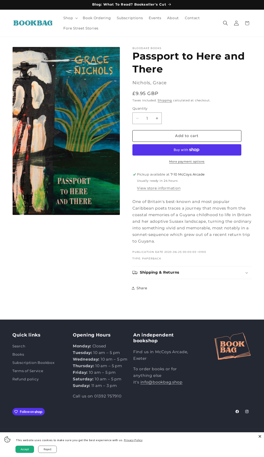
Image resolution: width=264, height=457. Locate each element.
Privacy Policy (133, 440)
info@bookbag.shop (161, 382)
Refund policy (25, 379)
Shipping (165, 100)
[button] (70, 18)
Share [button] (142, 288)
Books (18, 354)
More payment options (187, 161)
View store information (158, 188)
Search (18, 346)
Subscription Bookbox (33, 363)
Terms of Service (27, 371)
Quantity (140, 108)
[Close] (260, 436)
